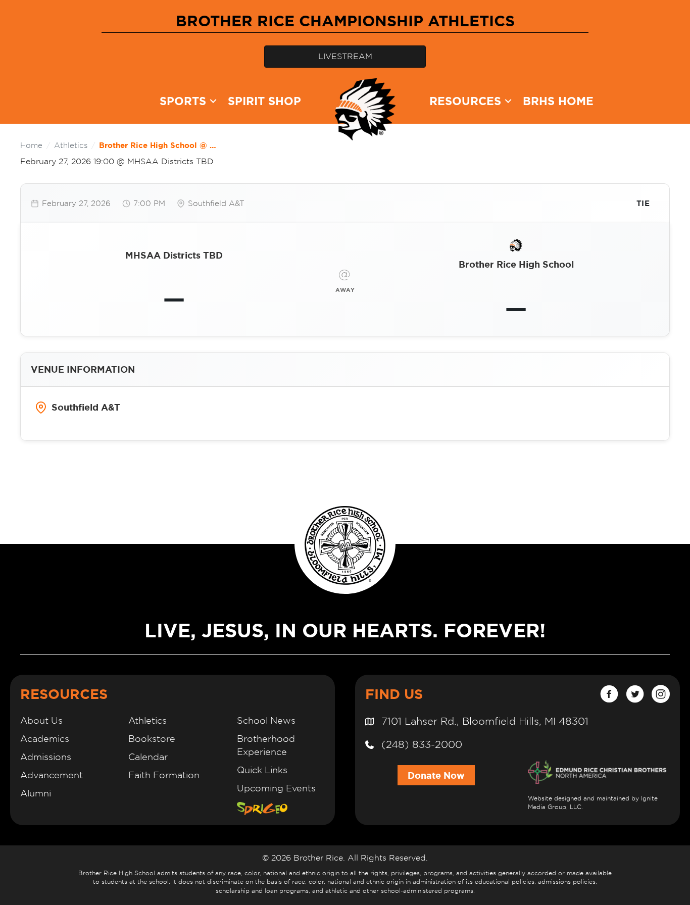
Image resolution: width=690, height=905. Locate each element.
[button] (213, 101)
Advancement (51, 775)
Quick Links (262, 770)
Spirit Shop (264, 100)
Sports (183, 100)
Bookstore (151, 738)
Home (31, 145)
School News (266, 720)
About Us (41, 720)
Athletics (70, 145)
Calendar (148, 757)
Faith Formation (164, 775)
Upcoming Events (276, 788)
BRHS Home (558, 100)
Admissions (45, 757)
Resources (465, 100)
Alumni (35, 793)
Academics (44, 738)
